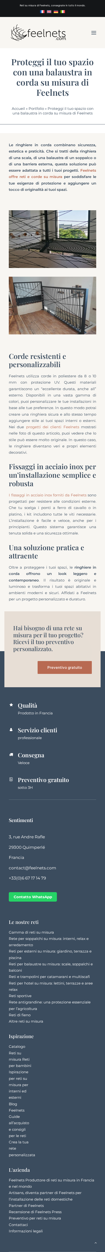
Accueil (18, 108)
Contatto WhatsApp (33, 897)
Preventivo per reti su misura (35, 1218)
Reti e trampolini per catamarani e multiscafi (49, 976)
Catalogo (17, 1046)
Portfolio (36, 108)
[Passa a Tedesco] (56, 11)
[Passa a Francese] (42, 11)
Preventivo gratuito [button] (64, 667)
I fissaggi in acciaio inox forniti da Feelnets (47, 495)
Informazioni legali (26, 1231)
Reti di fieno (20, 1015)
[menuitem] (42, 11)
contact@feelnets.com (32, 867)
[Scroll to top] (96, 1242)
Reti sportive (20, 996)
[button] (94, 32)
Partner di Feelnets (26, 1205)
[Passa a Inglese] (49, 11)
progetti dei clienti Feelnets (52, 427)
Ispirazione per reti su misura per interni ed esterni (18, 1085)
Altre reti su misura (26, 1021)
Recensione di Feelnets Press (35, 1212)
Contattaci (18, 1224)
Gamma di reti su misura (31, 932)
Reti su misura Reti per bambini (20, 1059)
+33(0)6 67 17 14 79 (27, 878)
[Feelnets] (38, 33)
